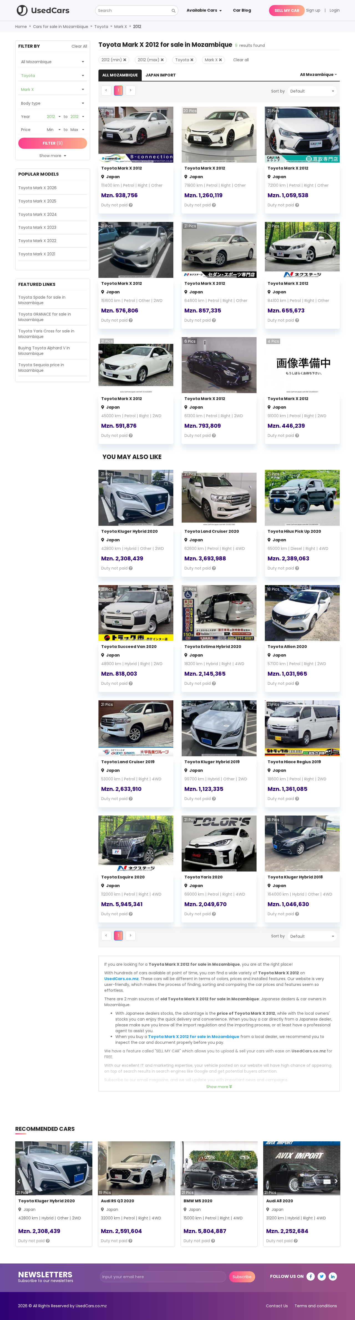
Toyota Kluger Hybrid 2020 (129, 531)
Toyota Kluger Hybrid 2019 (212, 762)
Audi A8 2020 (279, 1201)
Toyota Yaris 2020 (203, 877)
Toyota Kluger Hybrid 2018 (295, 877)
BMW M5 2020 (198, 1201)
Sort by (278, 91)
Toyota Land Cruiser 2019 (127, 762)
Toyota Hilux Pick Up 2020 (294, 531)
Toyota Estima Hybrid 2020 (212, 646)
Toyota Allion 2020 (287, 646)
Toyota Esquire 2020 (123, 877)
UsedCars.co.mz (121, 978)
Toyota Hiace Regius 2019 (294, 762)
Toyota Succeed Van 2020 (129, 646)
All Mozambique (120, 75)
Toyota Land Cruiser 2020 (211, 531)
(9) (53, 143)
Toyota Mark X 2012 (121, 168)
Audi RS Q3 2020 (117, 1201)
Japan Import (161, 75)
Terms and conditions (316, 1306)
